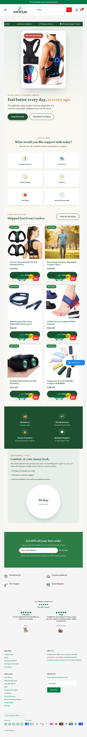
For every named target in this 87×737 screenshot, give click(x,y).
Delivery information (11, 690)
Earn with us (8, 677)
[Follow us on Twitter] (9, 724)
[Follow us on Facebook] (5, 724)
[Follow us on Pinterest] (17, 724)
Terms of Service (9, 696)
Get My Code (63, 550)
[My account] (77, 10)
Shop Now (25, 275)
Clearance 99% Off (10, 661)
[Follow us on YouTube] (21, 724)
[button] (41, 635)
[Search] (69, 9)
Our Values (8, 667)
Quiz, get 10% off (9, 684)
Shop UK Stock (17, 117)
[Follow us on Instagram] (13, 724)
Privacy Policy (8, 703)
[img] (43, 604)
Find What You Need (41, 117)
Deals (6, 657)
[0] (81, 10)
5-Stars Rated (8, 654)
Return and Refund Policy (12, 699)
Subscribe (53, 690)
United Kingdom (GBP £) (12, 715)
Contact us (8, 693)
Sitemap (7, 706)
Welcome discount (10, 681)
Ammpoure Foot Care (11, 664)
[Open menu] (5, 10)
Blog (5, 687)
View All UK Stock (68, 216)
